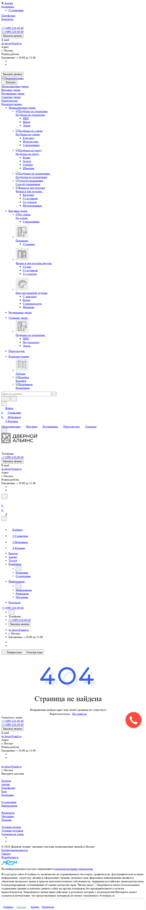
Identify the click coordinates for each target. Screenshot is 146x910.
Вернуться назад (60, 714)
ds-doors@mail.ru (11, 43)
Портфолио (8, 788)
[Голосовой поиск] (5, 398)
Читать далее (85, 885)
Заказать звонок (12, 35)
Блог (4, 791)
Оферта (6, 853)
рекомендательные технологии (74, 869)
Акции (5, 784)
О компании (16, 10)
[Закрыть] (4, 518)
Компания (7, 795)
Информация (9, 805)
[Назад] (18, 568)
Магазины (7, 816)
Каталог (6, 780)
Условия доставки (12, 830)
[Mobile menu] (4, 430)
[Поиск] (4, 496)
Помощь (6, 820)
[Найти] (14, 398)
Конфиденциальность (14, 850)
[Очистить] (54, 394)
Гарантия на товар (12, 834)
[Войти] (3, 501)
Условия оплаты (11, 827)
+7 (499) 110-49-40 (12, 28)
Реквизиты (8, 812)
